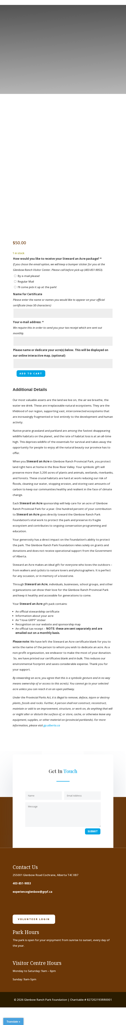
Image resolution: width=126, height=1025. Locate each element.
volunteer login (34, 919)
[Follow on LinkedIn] (47, 904)
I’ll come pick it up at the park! (37, 287)
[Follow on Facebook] (17, 904)
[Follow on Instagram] (27, 904)
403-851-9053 (22, 883)
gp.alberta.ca (51, 725)
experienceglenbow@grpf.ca (32, 892)
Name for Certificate (27, 294)
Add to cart (31, 373)
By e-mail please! (29, 276)
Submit (93, 831)
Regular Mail (26, 281)
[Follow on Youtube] (37, 904)
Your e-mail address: (28, 322)
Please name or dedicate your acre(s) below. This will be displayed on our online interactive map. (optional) (60, 352)
